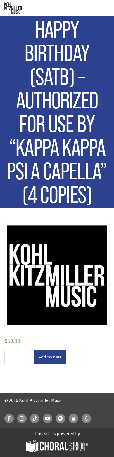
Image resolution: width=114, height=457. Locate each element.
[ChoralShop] (57, 447)
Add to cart (50, 357)
